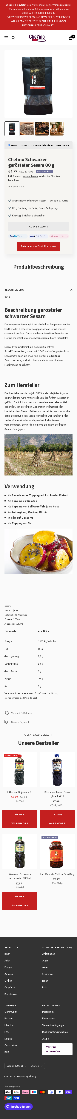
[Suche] (13, 37)
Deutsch (35, 1066)
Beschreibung (14, 290)
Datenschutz (48, 1018)
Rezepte (8, 1018)
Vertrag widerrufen (53, 1049)
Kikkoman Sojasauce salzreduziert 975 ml (20, 876)
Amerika (8, 974)
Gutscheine (10, 1045)
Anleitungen (48, 954)
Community (10, 1012)
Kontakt (8, 1038)
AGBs (45, 1038)
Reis (44, 987)
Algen (45, 960)
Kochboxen (10, 994)
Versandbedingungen (53, 1025)
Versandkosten (30, 176)
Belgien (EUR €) (15, 1066)
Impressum (48, 1012)
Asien (7, 960)
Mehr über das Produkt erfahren (38, 246)
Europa (8, 967)
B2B (6, 1052)
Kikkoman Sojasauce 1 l (20, 792)
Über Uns (9, 1025)
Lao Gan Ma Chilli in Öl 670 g (57, 874)
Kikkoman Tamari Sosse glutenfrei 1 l (57, 794)
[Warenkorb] (71, 38)
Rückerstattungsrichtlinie (55, 1032)
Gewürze (9, 987)
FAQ (7, 1032)
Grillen (8, 981)
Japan (7, 954)
